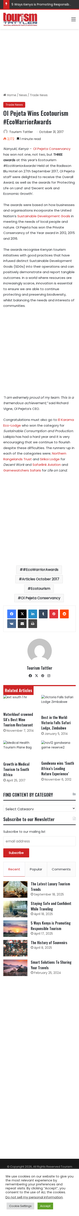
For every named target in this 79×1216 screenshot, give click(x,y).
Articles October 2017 (40, 579)
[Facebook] (11, 614)
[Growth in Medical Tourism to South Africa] (20, 750)
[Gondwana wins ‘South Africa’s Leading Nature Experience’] (58, 749)
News (23, 95)
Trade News (39, 95)
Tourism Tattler (21, 132)
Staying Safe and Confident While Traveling (51, 906)
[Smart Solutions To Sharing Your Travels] (15, 968)
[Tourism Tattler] (20, 19)
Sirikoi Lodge (50, 459)
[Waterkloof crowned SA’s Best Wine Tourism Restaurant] (20, 702)
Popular (36, 869)
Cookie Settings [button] (20, 1206)
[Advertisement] (39, 60)
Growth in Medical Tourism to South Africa (16, 769)
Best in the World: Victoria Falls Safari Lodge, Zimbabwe (56, 723)
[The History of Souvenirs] (15, 948)
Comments (61, 869)
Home (11, 95)
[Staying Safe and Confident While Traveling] (15, 909)
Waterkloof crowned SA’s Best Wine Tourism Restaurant (18, 720)
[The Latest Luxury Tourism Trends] (15, 889)
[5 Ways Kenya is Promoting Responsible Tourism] (15, 928)
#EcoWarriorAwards (40, 569)
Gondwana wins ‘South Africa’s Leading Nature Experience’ (57, 768)
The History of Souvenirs (49, 942)
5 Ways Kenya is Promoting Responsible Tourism (51, 925)
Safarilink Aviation (46, 464)
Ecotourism (40, 588)
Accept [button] (45, 1206)
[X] (22, 614)
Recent (14, 869)
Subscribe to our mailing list (24, 831)
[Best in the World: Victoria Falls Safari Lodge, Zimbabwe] (58, 704)
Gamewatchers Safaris (22, 470)
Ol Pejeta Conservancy (51, 148)
